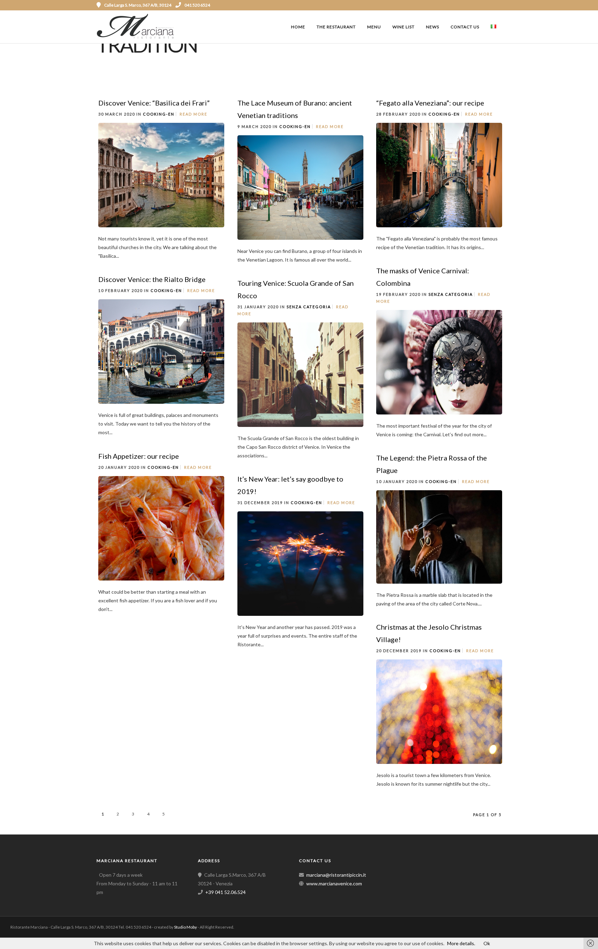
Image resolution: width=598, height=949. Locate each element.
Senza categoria (450, 294)
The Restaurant (336, 26)
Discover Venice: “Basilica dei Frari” (154, 103)
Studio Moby (185, 927)
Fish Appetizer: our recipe (138, 456)
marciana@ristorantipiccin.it (336, 875)
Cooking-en (158, 114)
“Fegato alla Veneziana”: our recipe (430, 103)
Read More (193, 114)
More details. (461, 943)
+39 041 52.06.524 (225, 892)
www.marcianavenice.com (334, 883)
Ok (486, 943)
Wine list (403, 26)
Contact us (465, 26)
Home (298, 26)
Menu (374, 26)
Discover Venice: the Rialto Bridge (152, 279)
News (432, 26)
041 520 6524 (197, 5)
